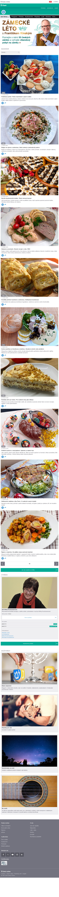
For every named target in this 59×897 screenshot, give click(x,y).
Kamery (56, 8)
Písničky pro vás (7, 727)
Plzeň (55, 624)
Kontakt (32, 834)
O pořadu (4, 575)
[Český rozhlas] (5, 1)
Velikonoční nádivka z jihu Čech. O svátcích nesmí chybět (18, 501)
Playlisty (37, 17)
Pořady (21, 17)
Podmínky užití (17, 873)
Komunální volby (5, 828)
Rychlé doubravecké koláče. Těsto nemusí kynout (16, 198)
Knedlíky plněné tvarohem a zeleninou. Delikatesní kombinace (20, 299)
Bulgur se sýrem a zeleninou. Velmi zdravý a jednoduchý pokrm (20, 147)
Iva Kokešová (5, 634)
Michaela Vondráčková (8, 637)
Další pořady (5, 651)
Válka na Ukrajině (5, 825)
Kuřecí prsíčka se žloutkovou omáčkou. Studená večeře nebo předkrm (22, 349)
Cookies (3, 873)
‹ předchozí (3, 564)
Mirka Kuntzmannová (7, 636)
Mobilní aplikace (5, 846)
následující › (56, 564)
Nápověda (33, 828)
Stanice (3, 830)
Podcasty (3, 844)
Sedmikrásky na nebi (8, 768)
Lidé (42, 17)
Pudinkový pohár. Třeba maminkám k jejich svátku (16, 96)
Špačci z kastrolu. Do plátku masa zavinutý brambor (17, 552)
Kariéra (32, 832)
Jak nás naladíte (34, 825)
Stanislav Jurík (5, 632)
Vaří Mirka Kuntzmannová (9, 609)
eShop (3, 832)
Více (54, 17)
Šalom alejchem (6, 686)
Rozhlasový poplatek (35, 836)
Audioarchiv (50, 8)
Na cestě (4, 808)
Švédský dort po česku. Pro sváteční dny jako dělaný (17, 399)
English (24, 873)
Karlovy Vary (53, 626)
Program (43, 8)
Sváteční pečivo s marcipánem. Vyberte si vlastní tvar (17, 450)
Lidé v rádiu (33, 830)
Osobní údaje (10, 873)
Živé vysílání (4, 839)
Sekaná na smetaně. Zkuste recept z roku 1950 (15, 249)
